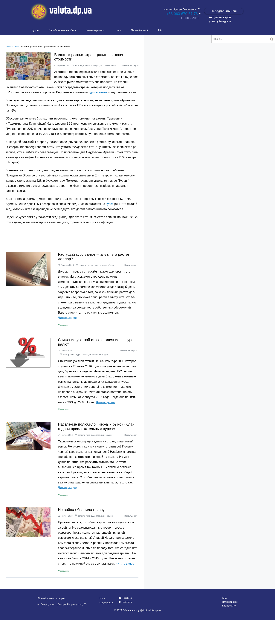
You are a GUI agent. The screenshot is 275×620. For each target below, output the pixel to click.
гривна (86, 65)
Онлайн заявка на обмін (62, 30)
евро (73, 354)
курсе (110, 203)
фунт (106, 354)
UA (160, 30)
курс (101, 65)
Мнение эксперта (130, 65)
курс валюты (82, 354)
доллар (94, 65)
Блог (118, 30)
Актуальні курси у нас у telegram (220, 19)
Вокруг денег (130, 265)
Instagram (127, 602)
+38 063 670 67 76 (182, 14)
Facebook (127, 598)
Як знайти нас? (139, 30)
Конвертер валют (96, 30)
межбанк (93, 354)
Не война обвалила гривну (81, 510)
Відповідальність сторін (51, 598)
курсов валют (97, 92)
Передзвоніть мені (224, 11)
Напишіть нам (230, 602)
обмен (107, 65)
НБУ (101, 354)
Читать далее (67, 317)
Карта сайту (229, 605)
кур (102, 435)
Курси (35, 30)
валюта (78, 65)
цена (113, 65)
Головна (9, 47)
